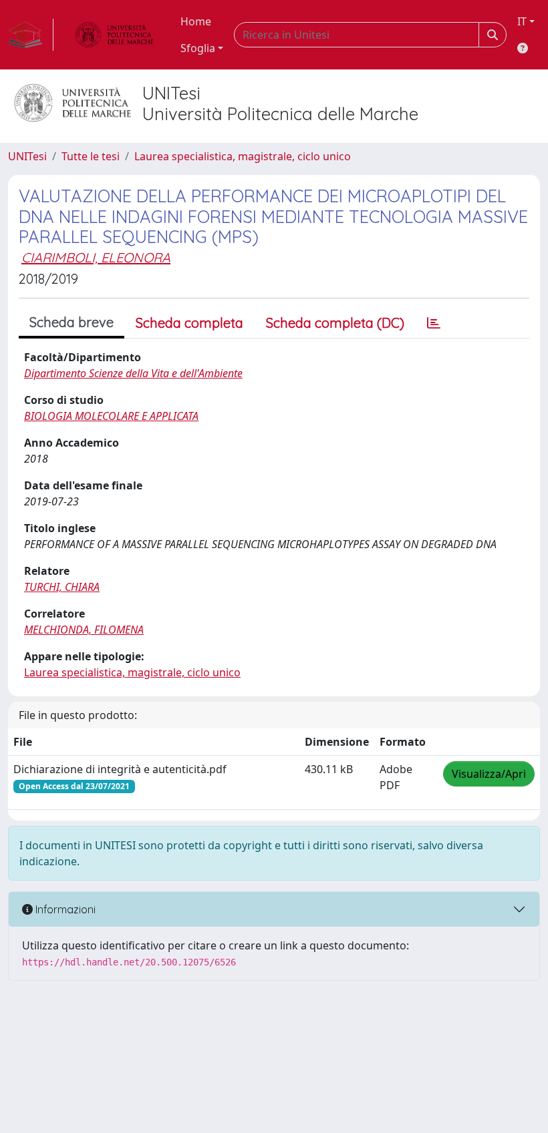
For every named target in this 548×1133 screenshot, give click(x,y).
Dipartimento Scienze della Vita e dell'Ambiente (133, 373)
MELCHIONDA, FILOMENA (84, 629)
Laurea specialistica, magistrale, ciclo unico (242, 156)
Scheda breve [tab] (71, 322)
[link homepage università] (114, 35)
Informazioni (64, 909)
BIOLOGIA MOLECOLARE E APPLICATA (111, 416)
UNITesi (27, 156)
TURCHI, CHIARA (62, 587)
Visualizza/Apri (489, 773)
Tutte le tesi (90, 156)
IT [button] (522, 21)
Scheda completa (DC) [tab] (335, 322)
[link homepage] (30, 35)
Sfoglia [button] (197, 48)
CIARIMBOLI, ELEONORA (95, 257)
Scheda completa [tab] (189, 322)
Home (195, 21)
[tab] (434, 323)
